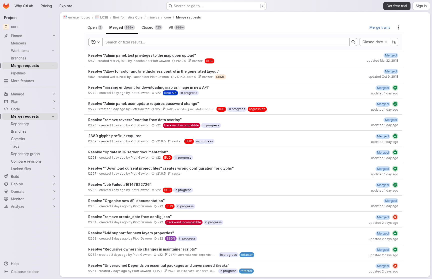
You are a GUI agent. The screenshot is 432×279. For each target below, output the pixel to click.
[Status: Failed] (395, 217)
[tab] (95, 27)
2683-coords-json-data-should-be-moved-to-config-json (212, 109)
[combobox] (374, 42)
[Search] (353, 42)
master (197, 61)
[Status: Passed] (395, 88)
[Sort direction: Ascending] (394, 42)
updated (382, 60)
